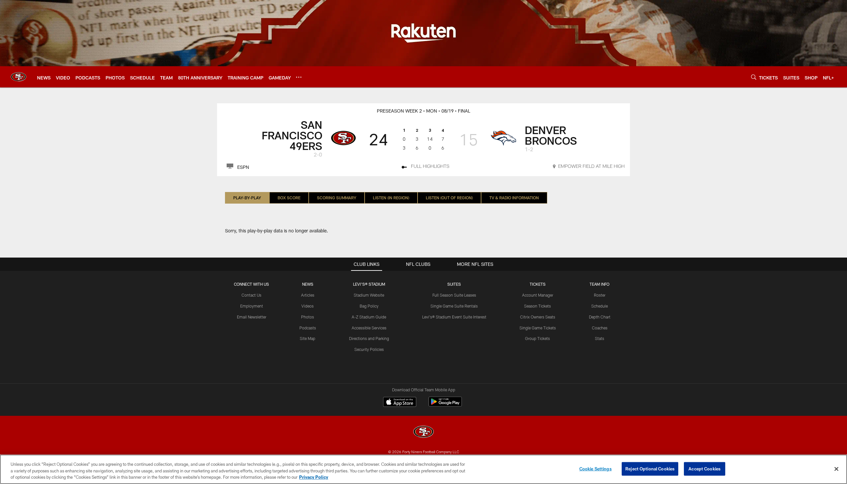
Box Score (289, 197)
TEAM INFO (599, 284)
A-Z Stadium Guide (369, 317)
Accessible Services (369, 327)
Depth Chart (599, 317)
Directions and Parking (369, 338)
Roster (599, 295)
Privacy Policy (313, 477)
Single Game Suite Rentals (454, 306)
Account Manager (537, 295)
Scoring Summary (336, 197)
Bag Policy (369, 306)
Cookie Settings (595, 468)
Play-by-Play (247, 197)
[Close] (836, 468)
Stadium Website (369, 295)
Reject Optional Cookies (650, 468)
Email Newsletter (251, 317)
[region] (423, 469)
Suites (454, 284)
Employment (251, 306)
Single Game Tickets (537, 327)
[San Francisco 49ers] (423, 432)
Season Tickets (537, 306)
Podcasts (307, 327)
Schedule (599, 306)
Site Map (307, 338)
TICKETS (538, 284)
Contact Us (251, 295)
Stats (599, 338)
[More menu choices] (298, 77)
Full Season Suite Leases (454, 295)
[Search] (753, 77)
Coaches (599, 327)
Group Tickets (537, 338)
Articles (307, 295)
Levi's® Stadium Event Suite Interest (454, 317)
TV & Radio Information (514, 197)
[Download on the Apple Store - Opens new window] (399, 402)
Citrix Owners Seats (537, 317)
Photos (307, 317)
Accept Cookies (705, 468)
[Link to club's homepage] (18, 77)
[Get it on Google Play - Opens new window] (445, 405)
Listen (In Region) (391, 197)
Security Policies (369, 349)
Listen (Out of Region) (449, 197)
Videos (307, 306)
